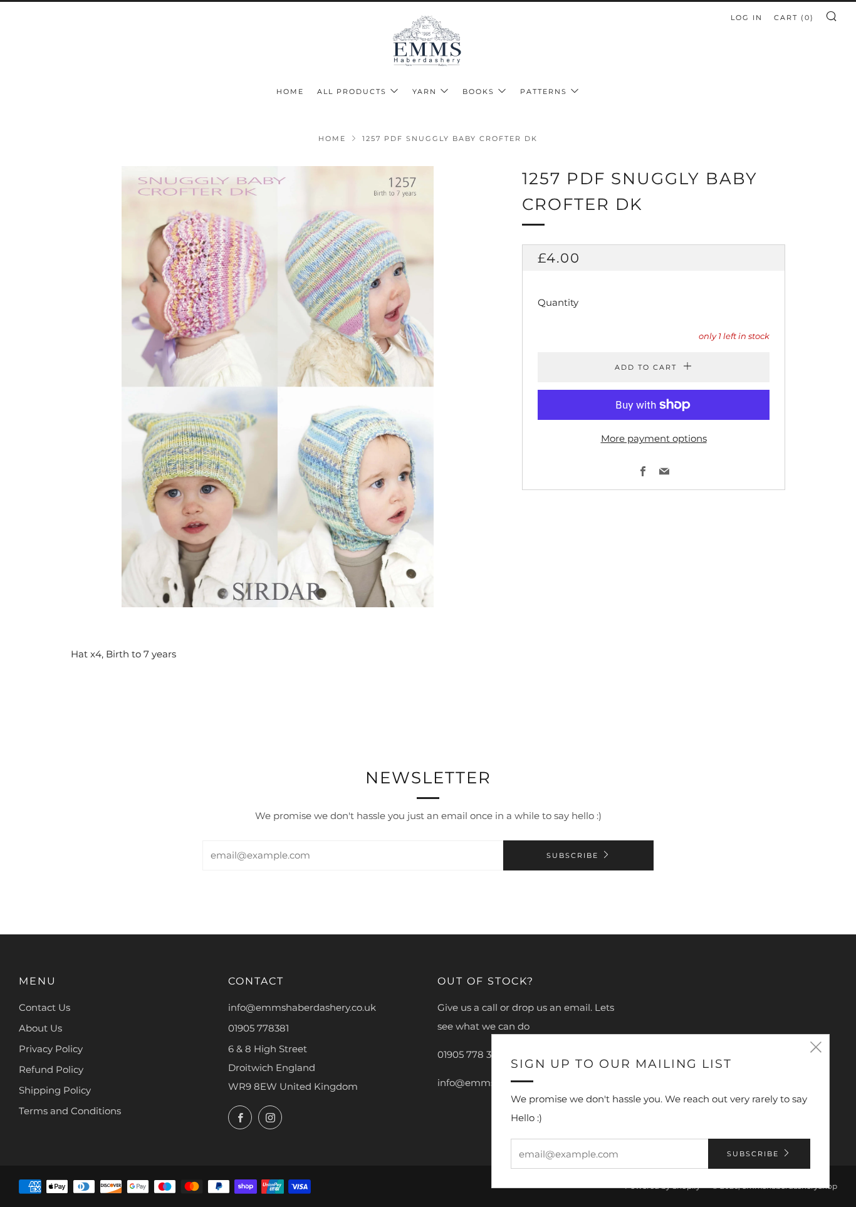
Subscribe (572, 855)
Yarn (424, 91)
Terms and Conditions (70, 1111)
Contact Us (44, 1007)
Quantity (558, 302)
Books (478, 91)
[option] (278, 386)
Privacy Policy (51, 1049)
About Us (40, 1028)
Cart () (794, 17)
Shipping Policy (55, 1090)
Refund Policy (51, 1069)
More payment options (654, 438)
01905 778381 (258, 1028)
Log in (747, 17)
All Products (352, 91)
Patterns (543, 91)
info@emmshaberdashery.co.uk (302, 1007)
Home (290, 91)
